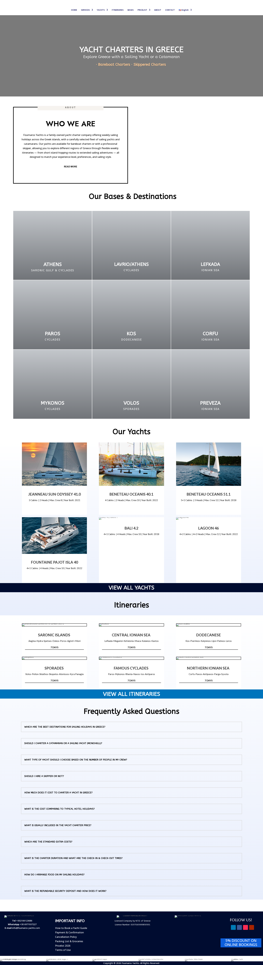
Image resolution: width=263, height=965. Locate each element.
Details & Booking (54, 485)
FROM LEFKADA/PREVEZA (131, 626)
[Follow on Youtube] (251, 927)
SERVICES (85, 10)
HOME (74, 10)
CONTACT (170, 10)
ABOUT (157, 10)
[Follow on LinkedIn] (233, 927)
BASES (131, 10)
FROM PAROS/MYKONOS (131, 659)
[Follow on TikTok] (245, 927)
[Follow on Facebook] (239, 927)
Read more (70, 166)
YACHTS (101, 10)
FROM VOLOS (54, 659)
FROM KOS (208, 626)
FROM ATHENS (54, 626)
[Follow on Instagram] (227, 927)
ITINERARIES (118, 10)
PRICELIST (142, 10)
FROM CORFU (209, 659)
